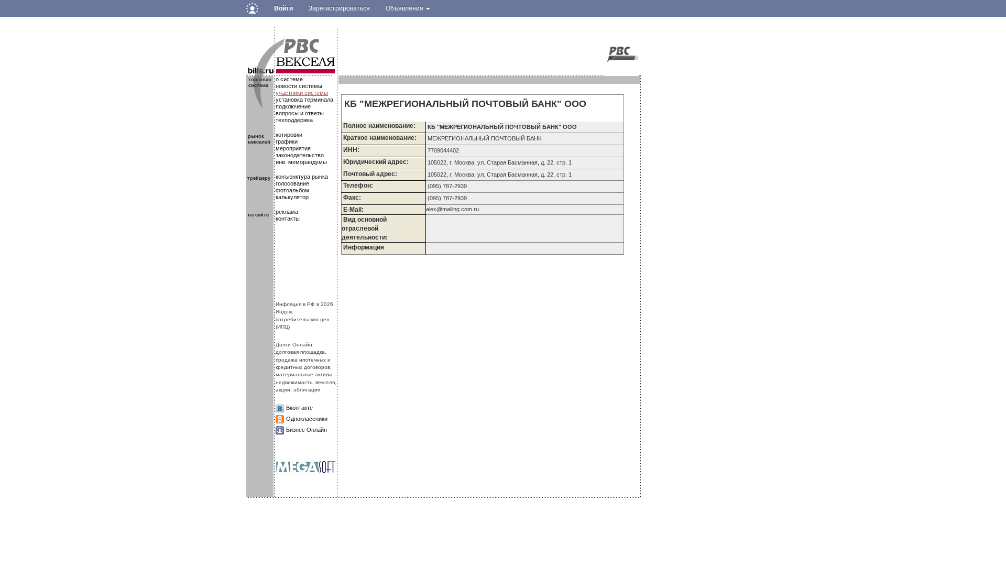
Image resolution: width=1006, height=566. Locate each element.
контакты (288, 218)
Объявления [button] (405, 8)
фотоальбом (292, 190)
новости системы (299, 86)
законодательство (300, 155)
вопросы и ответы (300, 113)
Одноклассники (306, 419)
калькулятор (292, 197)
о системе (289, 79)
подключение (293, 106)
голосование (292, 183)
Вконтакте (299, 408)
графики (287, 141)
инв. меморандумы (301, 162)
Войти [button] (283, 8)
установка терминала (304, 99)
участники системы (302, 93)
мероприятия (293, 148)
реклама (287, 212)
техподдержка (294, 120)
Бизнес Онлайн (306, 430)
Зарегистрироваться (339, 8)
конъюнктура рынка (302, 176)
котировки (289, 135)
